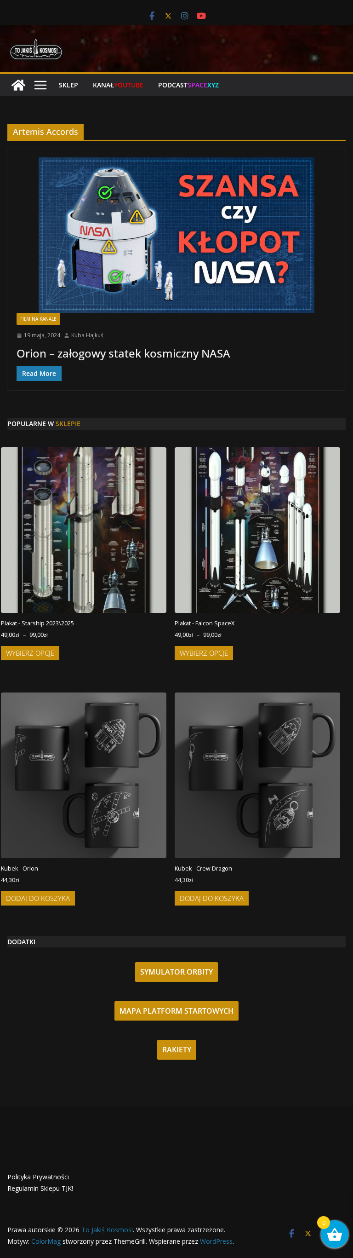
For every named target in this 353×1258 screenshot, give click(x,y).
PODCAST (188, 85)
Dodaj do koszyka (38, 898)
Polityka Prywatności (38, 1176)
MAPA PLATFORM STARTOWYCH (176, 1011)
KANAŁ (118, 85)
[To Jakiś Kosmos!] (18, 85)
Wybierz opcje (30, 653)
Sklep (68, 85)
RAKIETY (176, 1049)
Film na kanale (38, 319)
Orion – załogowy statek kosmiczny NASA (123, 353)
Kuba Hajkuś (87, 335)
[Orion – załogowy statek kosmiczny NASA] (176, 235)
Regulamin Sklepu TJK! (40, 1188)
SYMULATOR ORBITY (176, 972)
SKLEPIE (68, 423)
